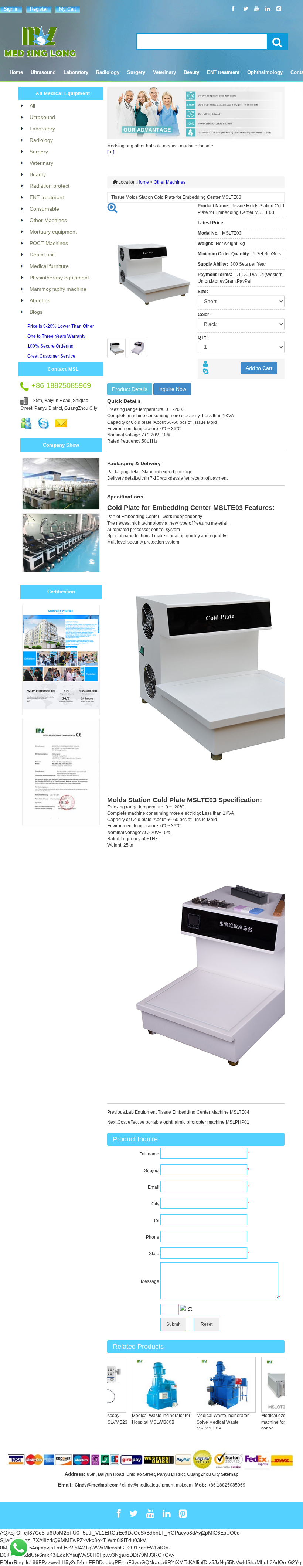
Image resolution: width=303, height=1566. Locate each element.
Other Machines (169, 182)
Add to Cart (259, 368)
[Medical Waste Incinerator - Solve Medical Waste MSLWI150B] (216, 1384)
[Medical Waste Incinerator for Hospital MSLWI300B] (151, 1384)
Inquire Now (172, 389)
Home (16, 72)
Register (39, 9)
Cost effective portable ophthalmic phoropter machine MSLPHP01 (183, 1122)
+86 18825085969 (226, 1485)
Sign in (11, 9)
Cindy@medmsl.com (97, 1485)
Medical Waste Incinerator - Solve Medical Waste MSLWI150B (214, 1422)
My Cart (67, 9)
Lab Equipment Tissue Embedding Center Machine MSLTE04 (187, 1112)
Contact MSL (63, 369)
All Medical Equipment (63, 93)
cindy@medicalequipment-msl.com (157, 1485)
